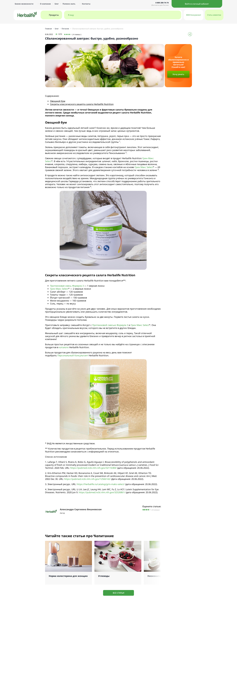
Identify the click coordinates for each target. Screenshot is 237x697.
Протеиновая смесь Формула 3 (67, 285)
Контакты (86, 4)
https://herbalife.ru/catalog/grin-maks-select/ (101, 484)
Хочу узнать (178, 74)
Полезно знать (69, 4)
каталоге (64, 347)
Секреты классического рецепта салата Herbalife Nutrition (82, 104)
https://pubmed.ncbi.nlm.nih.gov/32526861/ (102, 492)
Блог (57, 4)
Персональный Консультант (72, 355)
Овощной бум (57, 101)
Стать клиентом (214, 15)
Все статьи (118, 592)
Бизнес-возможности (24, 4)
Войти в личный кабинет (197, 3)
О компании (45, 4)
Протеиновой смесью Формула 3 (110, 325)
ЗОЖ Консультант (193, 15)
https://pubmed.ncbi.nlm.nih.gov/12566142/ (87, 478)
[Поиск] (176, 14)
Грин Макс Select (144, 167)
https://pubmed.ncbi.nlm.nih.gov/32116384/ (93, 467)
